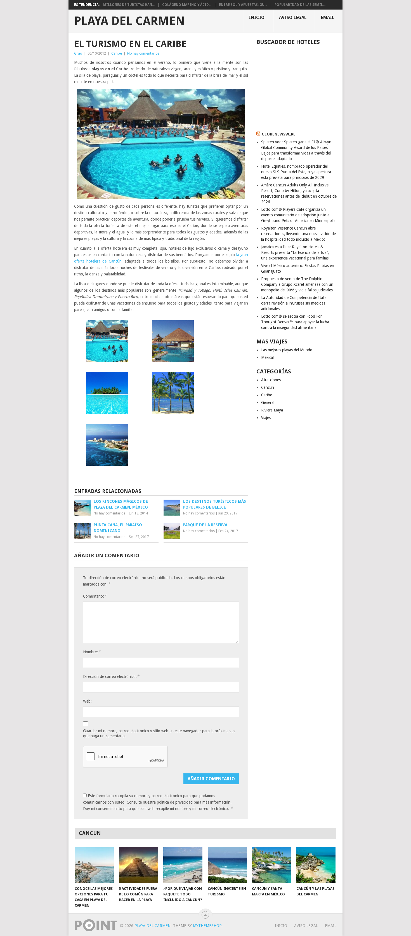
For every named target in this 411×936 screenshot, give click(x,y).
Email (327, 17)
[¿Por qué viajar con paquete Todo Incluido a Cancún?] (182, 865)
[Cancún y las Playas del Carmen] (316, 865)
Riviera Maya (272, 410)
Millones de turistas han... (129, 5)
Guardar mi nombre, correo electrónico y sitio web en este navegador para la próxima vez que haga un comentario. (159, 733)
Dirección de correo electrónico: (111, 676)
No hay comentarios (143, 53)
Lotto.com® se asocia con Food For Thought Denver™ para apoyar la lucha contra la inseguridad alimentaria (295, 322)
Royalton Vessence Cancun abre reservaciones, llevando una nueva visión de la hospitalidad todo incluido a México (298, 234)
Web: (87, 701)
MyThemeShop (207, 925)
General (267, 402)
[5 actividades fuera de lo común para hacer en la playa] (138, 865)
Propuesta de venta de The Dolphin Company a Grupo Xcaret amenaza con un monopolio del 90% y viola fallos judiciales (297, 284)
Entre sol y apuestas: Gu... (243, 5)
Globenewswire (279, 134)
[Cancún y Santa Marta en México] (271, 865)
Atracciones (271, 380)
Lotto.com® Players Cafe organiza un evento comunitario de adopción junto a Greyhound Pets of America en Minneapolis (298, 215)
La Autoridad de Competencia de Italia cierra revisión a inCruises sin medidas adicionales (294, 303)
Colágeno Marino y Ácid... (186, 5)
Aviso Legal (292, 17)
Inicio (256, 17)
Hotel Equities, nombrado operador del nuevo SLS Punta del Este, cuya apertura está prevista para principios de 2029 (296, 172)
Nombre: (91, 651)
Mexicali (268, 357)
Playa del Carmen (129, 21)
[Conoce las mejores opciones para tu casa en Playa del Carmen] (94, 865)
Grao (78, 53)
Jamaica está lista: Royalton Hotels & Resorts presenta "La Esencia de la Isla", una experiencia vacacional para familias (295, 252)
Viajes (266, 417)
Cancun (267, 387)
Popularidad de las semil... (300, 5)
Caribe (116, 53)
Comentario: (95, 596)
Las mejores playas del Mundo (286, 350)
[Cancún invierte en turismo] (227, 865)
